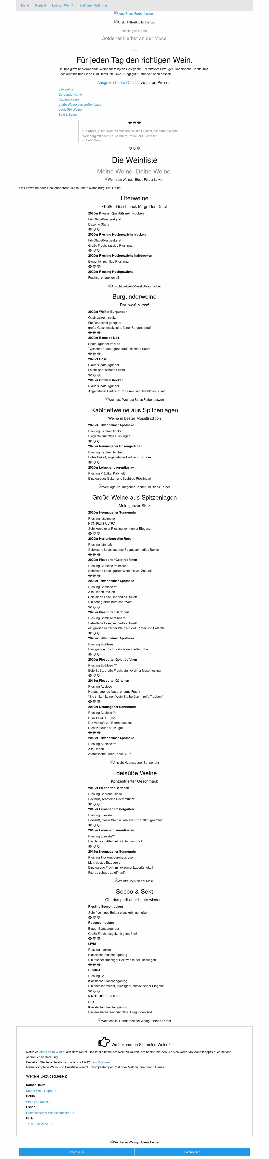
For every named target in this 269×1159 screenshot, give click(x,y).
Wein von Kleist (37, 1101)
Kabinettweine (69, 99)
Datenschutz (192, 1152)
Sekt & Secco (68, 114)
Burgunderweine (70, 94)
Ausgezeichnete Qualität (118, 82)
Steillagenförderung (93, 5)
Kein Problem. (100, 1062)
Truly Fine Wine (37, 1124)
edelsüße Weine (70, 109)
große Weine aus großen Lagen (81, 104)
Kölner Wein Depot (39, 1090)
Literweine (66, 89)
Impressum (77, 1152)
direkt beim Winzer (52, 1052)
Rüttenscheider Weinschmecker (48, 1113)
